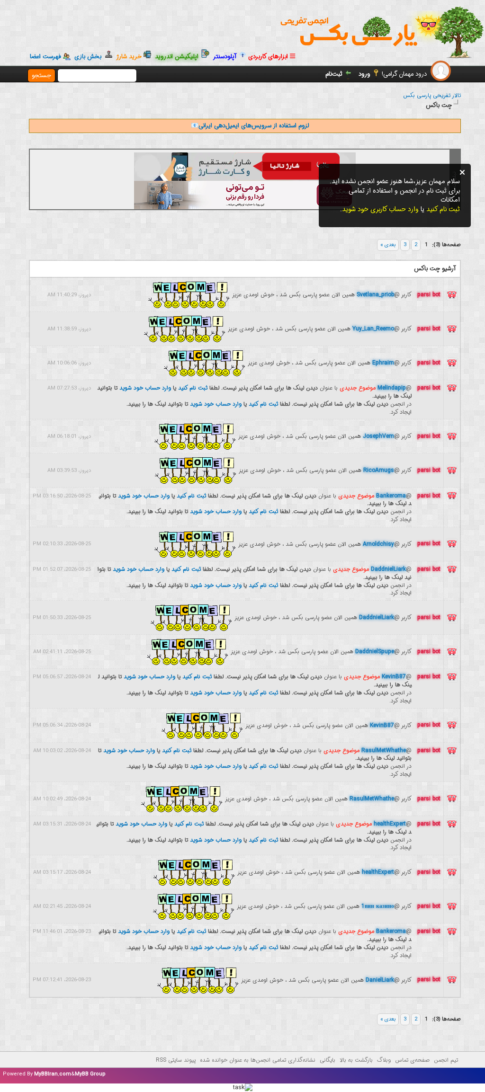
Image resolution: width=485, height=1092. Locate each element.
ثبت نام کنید (192, 387)
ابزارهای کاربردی (269, 57)
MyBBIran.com (52, 1074)
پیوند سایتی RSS (176, 1060)
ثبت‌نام (333, 74)
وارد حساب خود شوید (145, 387)
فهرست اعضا (45, 57)
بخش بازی (89, 57)
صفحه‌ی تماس (412, 1060)
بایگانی (327, 1060)
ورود (364, 74)
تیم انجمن (446, 1060)
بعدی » (387, 245)
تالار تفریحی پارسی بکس (432, 95)
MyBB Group (90, 1074)
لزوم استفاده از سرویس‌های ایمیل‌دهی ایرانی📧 (250, 126)
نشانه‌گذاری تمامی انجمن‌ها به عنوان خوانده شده (257, 1060)
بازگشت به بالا (356, 1060)
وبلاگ (384, 1060)
